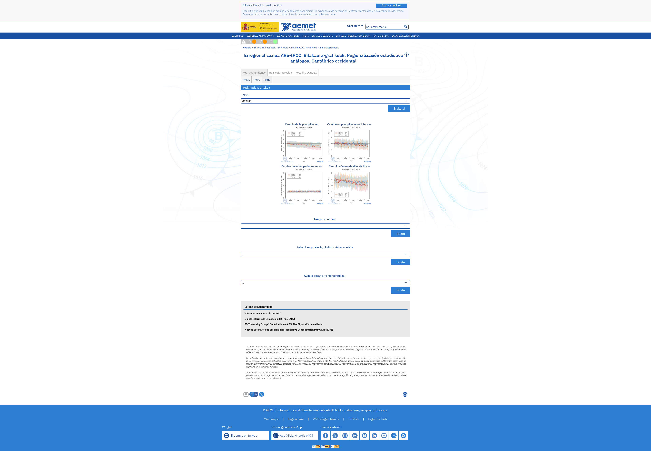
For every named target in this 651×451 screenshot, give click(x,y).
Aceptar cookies (391, 5)
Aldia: (245, 95)
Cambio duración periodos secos (301, 166)
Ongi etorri (353, 25)
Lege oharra (296, 419)
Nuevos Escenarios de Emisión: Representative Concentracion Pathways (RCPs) (289, 329)
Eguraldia (238, 35)
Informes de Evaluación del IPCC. (263, 313)
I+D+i (306, 35)
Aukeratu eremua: (324, 219)
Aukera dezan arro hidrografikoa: (324, 275)
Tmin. (256, 79)
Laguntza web (377, 419)
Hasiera (247, 47)
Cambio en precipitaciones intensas (349, 124)
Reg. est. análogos (254, 72)
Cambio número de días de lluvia (349, 166)
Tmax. (246, 79)
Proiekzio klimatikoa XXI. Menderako (297, 47)
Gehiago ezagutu (322, 35)
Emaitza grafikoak (329, 47)
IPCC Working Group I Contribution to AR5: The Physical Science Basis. (284, 324)
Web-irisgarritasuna (326, 419)
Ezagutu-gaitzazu (288, 35)
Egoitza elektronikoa (406, 35)
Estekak (353, 419)
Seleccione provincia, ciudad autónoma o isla (325, 247)
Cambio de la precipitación (301, 124)
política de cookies (327, 14)
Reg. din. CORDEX (306, 72)
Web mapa (271, 419)
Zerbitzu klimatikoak (260, 35)
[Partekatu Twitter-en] (261, 394)
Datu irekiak (381, 35)
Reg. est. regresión (280, 72)
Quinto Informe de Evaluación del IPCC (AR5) (270, 318)
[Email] (246, 396)
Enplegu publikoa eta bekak (353, 35)
